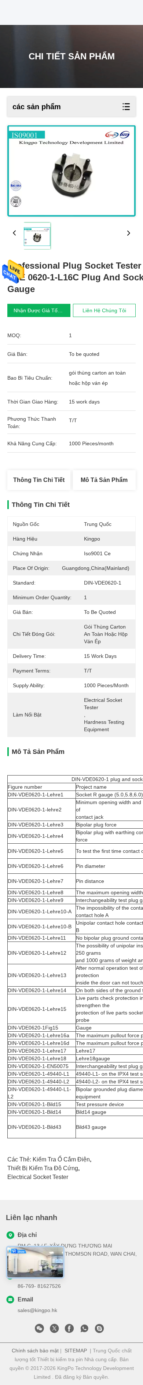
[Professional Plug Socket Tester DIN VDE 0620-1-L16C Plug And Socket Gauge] (71, 171)
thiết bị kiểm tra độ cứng (42, 1168)
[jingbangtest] (99, 1330)
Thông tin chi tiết (39, 480)
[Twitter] (54, 1330)
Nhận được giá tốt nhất (43, 310)
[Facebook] (69, 1330)
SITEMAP (76, 1350)
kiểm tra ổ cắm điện (61, 1159)
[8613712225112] (84, 1330)
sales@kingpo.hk (37, 1310)
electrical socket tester (37, 1177)
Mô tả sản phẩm (104, 480)
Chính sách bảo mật (35, 1350)
